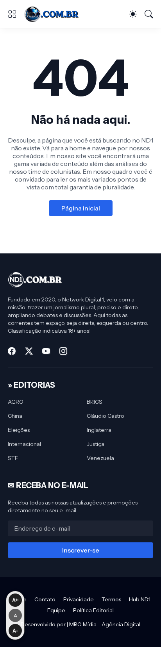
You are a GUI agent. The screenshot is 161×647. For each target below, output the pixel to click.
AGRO (15, 401)
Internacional (24, 443)
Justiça (95, 443)
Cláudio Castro (105, 415)
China (15, 415)
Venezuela (100, 458)
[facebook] (12, 351)
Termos (111, 599)
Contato (44, 599)
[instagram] (63, 351)
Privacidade (78, 599)
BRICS (94, 401)
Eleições (19, 429)
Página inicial (80, 208)
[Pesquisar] (149, 14)
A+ (15, 600)
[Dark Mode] (133, 14)
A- (15, 630)
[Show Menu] (12, 14)
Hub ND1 (139, 599)
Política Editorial (93, 610)
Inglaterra (99, 429)
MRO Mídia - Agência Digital (104, 624)
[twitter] (29, 351)
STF (13, 458)
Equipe (56, 610)
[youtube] (46, 351)
